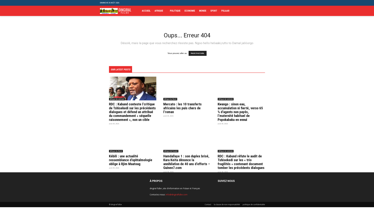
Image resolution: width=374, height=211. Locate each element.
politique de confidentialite (254, 204)
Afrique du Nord (170, 99)
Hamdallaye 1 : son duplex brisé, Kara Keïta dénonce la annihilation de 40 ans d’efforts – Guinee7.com (186, 162)
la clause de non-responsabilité (227, 204)
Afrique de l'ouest (171, 151)
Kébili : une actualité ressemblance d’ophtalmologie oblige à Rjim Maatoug (130, 160)
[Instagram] (263, 11)
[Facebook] (259, 11)
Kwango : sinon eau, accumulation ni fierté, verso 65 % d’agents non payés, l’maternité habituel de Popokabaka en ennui (240, 112)
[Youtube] (272, 11)
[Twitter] (268, 11)
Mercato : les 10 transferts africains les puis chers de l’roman (182, 108)
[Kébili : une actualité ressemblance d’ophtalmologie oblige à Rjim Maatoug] (132, 140)
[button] (272, 3)
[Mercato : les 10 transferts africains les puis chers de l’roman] (187, 88)
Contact (208, 204)
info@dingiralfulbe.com (176, 194)
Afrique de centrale (117, 99)
